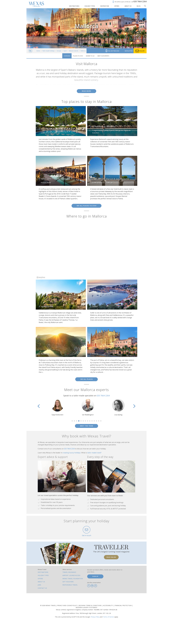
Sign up (95, 576)
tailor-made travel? (94, 453)
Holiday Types (43, 575)
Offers (40, 579)
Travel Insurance (69, 572)
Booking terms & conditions (90, 605)
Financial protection (123, 605)
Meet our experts (103, 56)
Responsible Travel (70, 585)
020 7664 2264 (103, 395)
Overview (67, 56)
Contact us (42, 588)
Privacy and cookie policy (67, 605)
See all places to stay (86, 206)
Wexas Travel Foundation (72, 579)
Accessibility (108, 605)
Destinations (43, 572)
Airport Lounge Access (71, 575)
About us (41, 582)
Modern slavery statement (86, 607)
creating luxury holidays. (72, 453)
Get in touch (86, 535)
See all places (86, 379)
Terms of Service (108, 617)
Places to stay (78, 56)
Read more (86, 91)
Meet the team (86, 426)
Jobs (39, 585)
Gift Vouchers (68, 582)
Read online (111, 557)
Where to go (90, 56)
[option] (56, 407)
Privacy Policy (95, 617)
